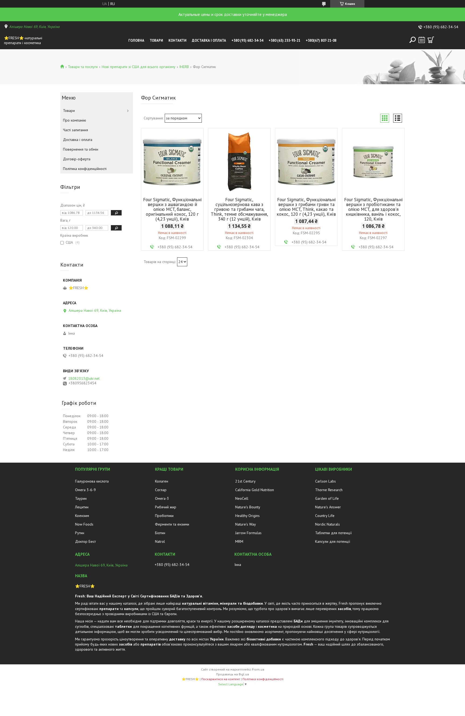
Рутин (79, 532)
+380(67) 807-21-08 (321, 40)
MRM (239, 541)
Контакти (177, 40)
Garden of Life (327, 498)
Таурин (81, 498)
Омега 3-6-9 (85, 489)
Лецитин (82, 507)
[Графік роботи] (421, 40)
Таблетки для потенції (333, 532)
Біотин (160, 532)
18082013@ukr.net (84, 378)
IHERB (184, 67)
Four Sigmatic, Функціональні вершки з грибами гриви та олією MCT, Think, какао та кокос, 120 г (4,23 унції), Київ (306, 207)
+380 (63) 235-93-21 (284, 40)
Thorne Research (329, 489)
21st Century (245, 481)
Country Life (324, 515)
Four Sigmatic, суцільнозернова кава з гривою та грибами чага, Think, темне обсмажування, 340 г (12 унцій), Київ (239, 209)
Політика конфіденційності (85, 168)
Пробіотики (164, 515)
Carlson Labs (325, 481)
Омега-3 (162, 498)
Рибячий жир (165, 507)
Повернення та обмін (80, 149)
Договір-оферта (76, 159)
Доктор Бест (85, 541)
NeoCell (241, 498)
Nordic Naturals (327, 524)
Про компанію (74, 120)
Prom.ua (258, 669)
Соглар (161, 489)
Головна (136, 40)
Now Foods (84, 524)
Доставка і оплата (209, 40)
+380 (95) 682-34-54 (247, 40)
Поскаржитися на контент (220, 679)
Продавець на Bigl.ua (232, 674)
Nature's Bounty (247, 507)
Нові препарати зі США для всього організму (138, 67)
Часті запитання (75, 129)
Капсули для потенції (332, 541)
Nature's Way (245, 524)
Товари (156, 40)
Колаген (161, 481)
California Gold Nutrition (254, 489)
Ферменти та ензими (172, 524)
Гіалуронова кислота (92, 481)
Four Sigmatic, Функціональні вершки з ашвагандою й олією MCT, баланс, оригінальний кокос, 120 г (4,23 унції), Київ (172, 209)
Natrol (160, 541)
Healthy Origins (247, 515)
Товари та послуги (83, 67)
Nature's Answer (328, 507)
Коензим (82, 515)
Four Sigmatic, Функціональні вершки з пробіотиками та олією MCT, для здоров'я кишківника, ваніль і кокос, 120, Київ (373, 209)
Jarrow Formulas (248, 532)
